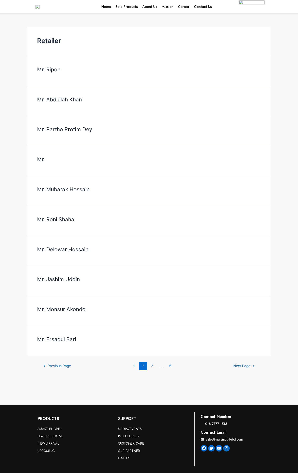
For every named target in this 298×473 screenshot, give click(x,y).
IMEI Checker (128, 436)
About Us (149, 6)
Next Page (244, 366)
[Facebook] (204, 448)
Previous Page (57, 366)
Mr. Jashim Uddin (58, 279)
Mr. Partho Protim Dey (64, 129)
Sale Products (127, 6)
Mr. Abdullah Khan (59, 99)
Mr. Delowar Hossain (62, 249)
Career (184, 6)
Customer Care (131, 443)
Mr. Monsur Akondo (61, 309)
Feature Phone (50, 436)
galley (124, 458)
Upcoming (46, 450)
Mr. (41, 159)
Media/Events (130, 429)
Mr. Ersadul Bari (56, 339)
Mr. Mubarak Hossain (63, 189)
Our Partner (129, 450)
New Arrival (48, 443)
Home (106, 6)
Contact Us (203, 6)
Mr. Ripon (48, 69)
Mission (168, 6)
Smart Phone (49, 429)
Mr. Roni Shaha (55, 219)
